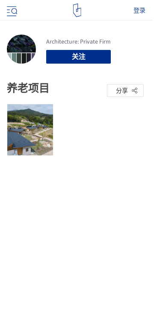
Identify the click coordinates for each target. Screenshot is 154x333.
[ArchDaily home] (77, 10)
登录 (139, 10)
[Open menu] (11, 10)
